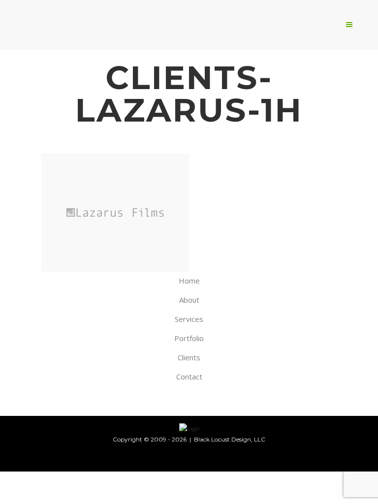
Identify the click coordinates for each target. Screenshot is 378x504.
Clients (189, 357)
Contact (189, 376)
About (189, 300)
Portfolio (189, 338)
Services (189, 319)
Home (189, 280)
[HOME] (189, 428)
